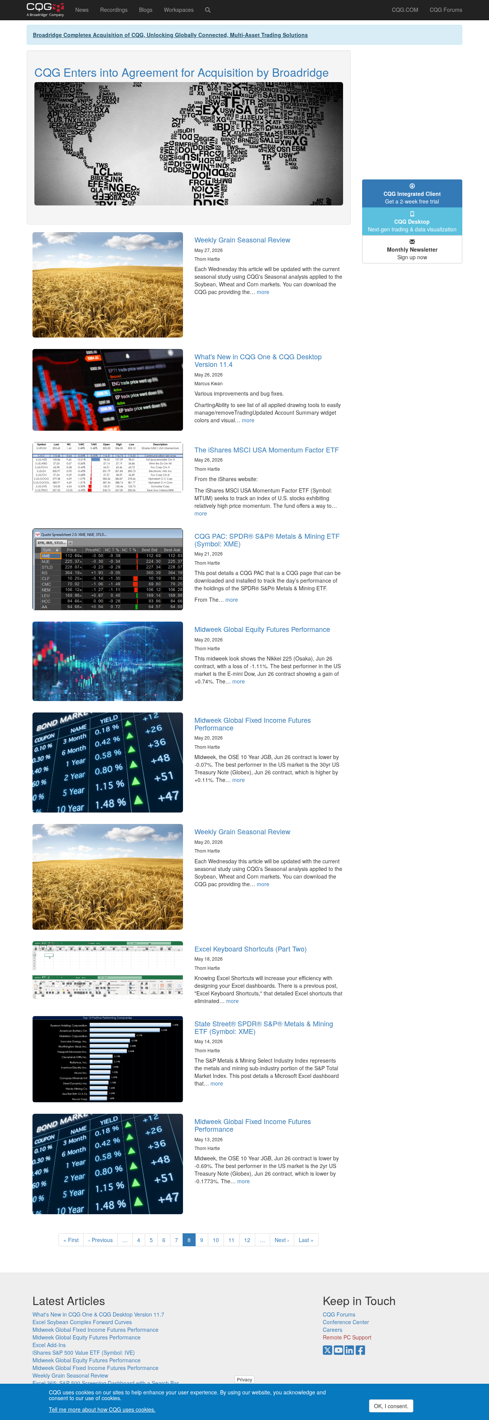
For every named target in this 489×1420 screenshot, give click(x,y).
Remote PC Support (347, 1337)
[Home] (48, 10)
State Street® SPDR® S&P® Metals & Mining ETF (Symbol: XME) (263, 1027)
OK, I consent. (391, 1406)
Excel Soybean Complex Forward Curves (82, 1322)
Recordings (114, 9)
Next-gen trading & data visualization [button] (412, 225)
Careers (332, 1329)
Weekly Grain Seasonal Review (242, 239)
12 (249, 1240)
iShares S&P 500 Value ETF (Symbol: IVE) (83, 1352)
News (82, 9)
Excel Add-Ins (49, 1345)
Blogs (145, 9)
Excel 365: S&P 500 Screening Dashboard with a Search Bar (105, 1383)
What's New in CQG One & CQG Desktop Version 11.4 (258, 360)
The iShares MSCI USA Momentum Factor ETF (266, 449)
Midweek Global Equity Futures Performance (262, 629)
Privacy (244, 1379)
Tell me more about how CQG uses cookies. (102, 1409)
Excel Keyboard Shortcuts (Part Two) (250, 948)
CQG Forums (446, 9)
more (263, 292)
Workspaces (179, 9)
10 (218, 1240)
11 (234, 1240)
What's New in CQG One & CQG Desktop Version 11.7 (98, 1314)
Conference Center (346, 1322)
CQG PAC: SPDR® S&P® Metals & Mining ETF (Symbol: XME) (267, 539)
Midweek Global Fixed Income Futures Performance (252, 723)
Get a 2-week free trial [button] (412, 197)
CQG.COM (405, 9)
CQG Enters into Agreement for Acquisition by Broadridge (181, 72)
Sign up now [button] (412, 253)
